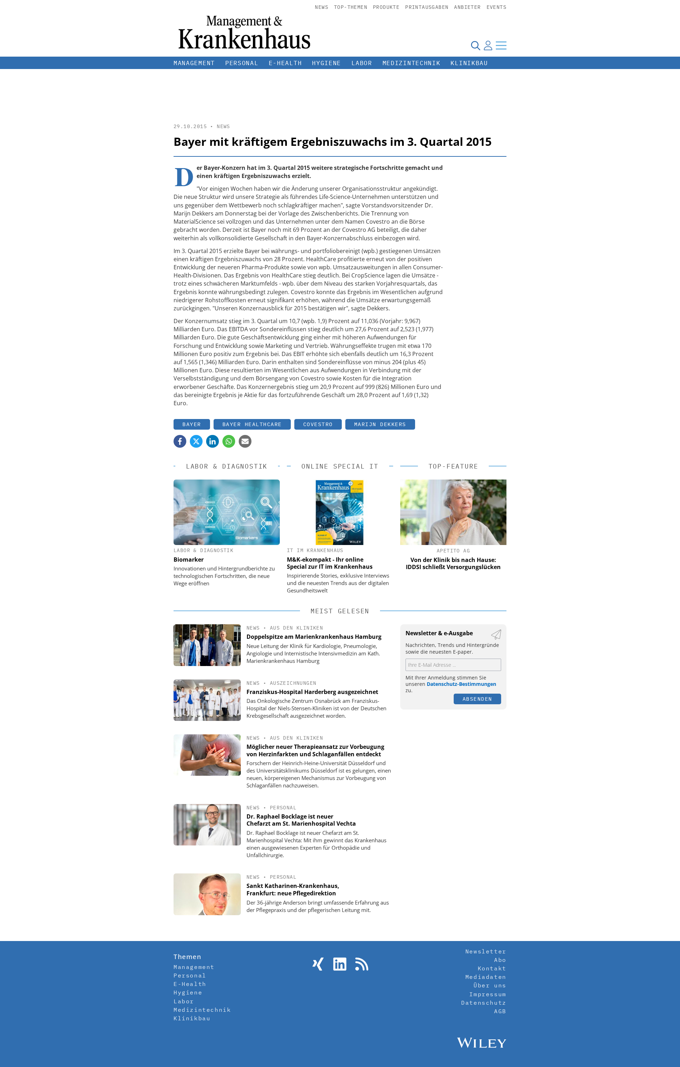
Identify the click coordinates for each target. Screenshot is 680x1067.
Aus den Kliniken (296, 628)
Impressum (487, 994)
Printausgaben (426, 7)
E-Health (285, 63)
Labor (361, 63)
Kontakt (492, 968)
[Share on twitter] (196, 441)
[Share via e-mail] (245, 441)
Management (194, 63)
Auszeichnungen (293, 683)
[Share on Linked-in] (212, 441)
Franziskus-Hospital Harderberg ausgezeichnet (312, 692)
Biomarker (189, 559)
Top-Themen (350, 7)
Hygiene (326, 63)
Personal (242, 63)
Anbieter (467, 7)
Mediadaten (485, 976)
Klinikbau (469, 63)
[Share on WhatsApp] (228, 441)
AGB (500, 1011)
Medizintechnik (411, 63)
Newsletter (485, 951)
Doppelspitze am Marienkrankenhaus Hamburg (313, 637)
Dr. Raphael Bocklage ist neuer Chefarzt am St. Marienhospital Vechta (301, 820)
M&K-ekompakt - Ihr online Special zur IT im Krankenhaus (330, 563)
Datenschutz (483, 1002)
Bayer (191, 424)
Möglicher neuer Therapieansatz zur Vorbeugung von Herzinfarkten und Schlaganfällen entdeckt (315, 750)
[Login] (488, 45)
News (321, 7)
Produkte (386, 7)
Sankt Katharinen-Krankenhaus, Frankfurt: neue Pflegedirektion (292, 889)
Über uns (490, 985)
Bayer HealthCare (252, 424)
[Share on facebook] (180, 441)
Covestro (318, 424)
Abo (500, 959)
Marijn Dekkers (380, 424)
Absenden (477, 698)
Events (496, 7)
